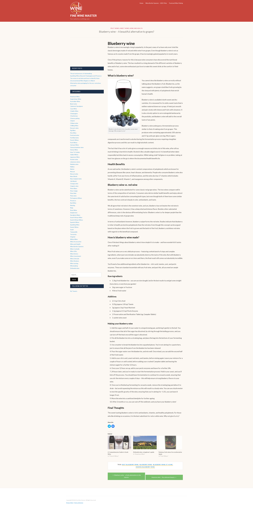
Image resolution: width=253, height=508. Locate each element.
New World (73, 176)
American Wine (75, 96)
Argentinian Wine (75, 99)
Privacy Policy (69, 502)
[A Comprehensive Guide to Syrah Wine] (119, 442)
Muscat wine (74, 174)
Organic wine (74, 186)
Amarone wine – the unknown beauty (163, 477)
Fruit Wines (114, 28)
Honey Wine (74, 150)
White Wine (74, 239)
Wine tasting (74, 263)
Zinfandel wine (74, 268)
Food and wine (74, 135)
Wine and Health (136, 28)
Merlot (72, 169)
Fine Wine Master (83, 15)
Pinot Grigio (74, 191)
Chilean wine (74, 123)
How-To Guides (75, 152)
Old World (73, 181)
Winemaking (74, 266)
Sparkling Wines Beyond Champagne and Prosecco (85, 76)
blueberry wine (146, 464)
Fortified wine (74, 138)
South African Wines (76, 220)
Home (141, 3)
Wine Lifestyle (74, 258)
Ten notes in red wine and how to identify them (84, 78)
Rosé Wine (73, 210)
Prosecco (73, 200)
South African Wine (76, 217)
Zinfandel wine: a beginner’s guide (143, 452)
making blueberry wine (145, 467)
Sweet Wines (124, 28)
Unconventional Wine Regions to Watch (82, 81)
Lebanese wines (75, 162)
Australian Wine (75, 101)
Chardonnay (74, 116)
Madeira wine (74, 164)
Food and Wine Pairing (176, 3)
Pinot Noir (73, 193)
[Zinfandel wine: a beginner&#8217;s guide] (145, 442)
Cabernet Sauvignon (76, 106)
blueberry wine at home (163, 464)
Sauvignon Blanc (75, 215)
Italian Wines (74, 154)
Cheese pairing (74, 118)
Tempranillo (73, 232)
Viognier (72, 237)
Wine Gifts (73, 251)
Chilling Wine (74, 125)
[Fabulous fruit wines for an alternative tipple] (170, 442)
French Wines (74, 140)
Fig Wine (73, 130)
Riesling (72, 205)
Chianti (72, 121)
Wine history (74, 254)
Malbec (72, 167)
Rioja (71, 208)
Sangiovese (73, 212)
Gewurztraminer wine (77, 147)
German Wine (74, 145)
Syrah (72, 229)
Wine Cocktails (74, 249)
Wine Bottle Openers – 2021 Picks (156, 3)
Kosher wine (74, 159)
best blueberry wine (130, 464)
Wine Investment (75, 256)
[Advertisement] (85, 53)
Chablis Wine (74, 111)
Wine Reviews (74, 261)
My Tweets (73, 291)
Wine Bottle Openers (77, 246)
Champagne (74, 113)
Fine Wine (73, 133)
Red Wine (73, 203)
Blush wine (73, 104)
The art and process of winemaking (81, 73)
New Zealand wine (76, 179)
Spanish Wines (74, 222)
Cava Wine (73, 109)
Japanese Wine (75, 157)
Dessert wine (74, 128)
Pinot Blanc (73, 188)
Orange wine (74, 183)
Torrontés (73, 234)
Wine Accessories (75, 241)
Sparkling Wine (74, 225)
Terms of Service (78, 502)
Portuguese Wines (76, 198)
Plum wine (73, 196)
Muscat (72, 171)
